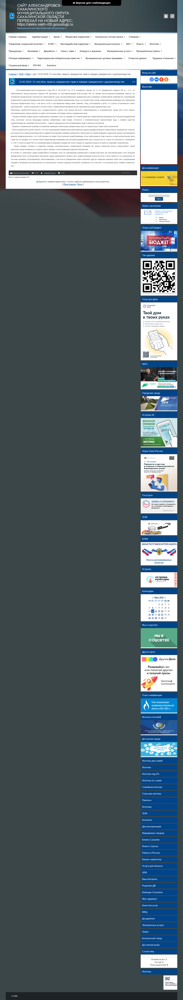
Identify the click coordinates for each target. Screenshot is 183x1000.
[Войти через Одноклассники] (166, 79)
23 (162, 615)
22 (159, 615)
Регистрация (166, 16)
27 (153, 618)
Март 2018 (159, 597)
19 (150, 615)
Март (28, 74)
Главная (13, 74)
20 (153, 615)
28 (156, 618)
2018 (21, 74)
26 (150, 618)
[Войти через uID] (152, 79)
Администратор (49, 173)
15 (159, 611)
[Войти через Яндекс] (161, 79)
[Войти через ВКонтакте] (156, 79)
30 (162, 618)
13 (34, 74)
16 (162, 611)
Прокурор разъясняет (21, 173)
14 (156, 611)
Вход (172, 16)
